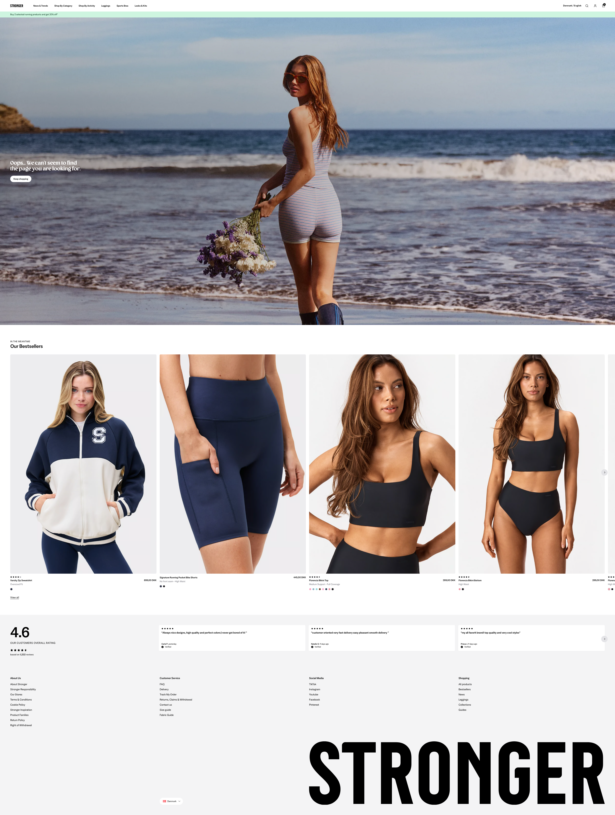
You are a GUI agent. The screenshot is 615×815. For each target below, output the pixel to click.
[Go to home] (16, 5)
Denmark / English (572, 5)
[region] (307, 472)
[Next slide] (604, 472)
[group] (83, 472)
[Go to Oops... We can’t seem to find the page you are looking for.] (307, 171)
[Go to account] (595, 6)
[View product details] (83, 582)
